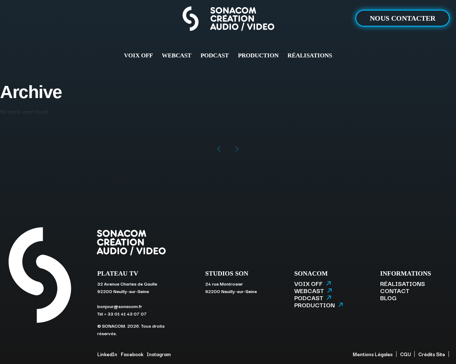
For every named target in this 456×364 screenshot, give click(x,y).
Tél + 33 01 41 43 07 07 (122, 313)
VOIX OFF (138, 55)
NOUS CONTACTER (402, 18)
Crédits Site (431, 354)
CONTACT (394, 290)
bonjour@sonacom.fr (119, 305)
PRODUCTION (258, 55)
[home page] (228, 20)
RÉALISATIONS (309, 55)
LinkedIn (107, 354)
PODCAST (215, 55)
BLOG (388, 297)
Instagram (159, 354)
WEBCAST (176, 55)
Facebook (132, 354)
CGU (405, 354)
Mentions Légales (373, 354)
